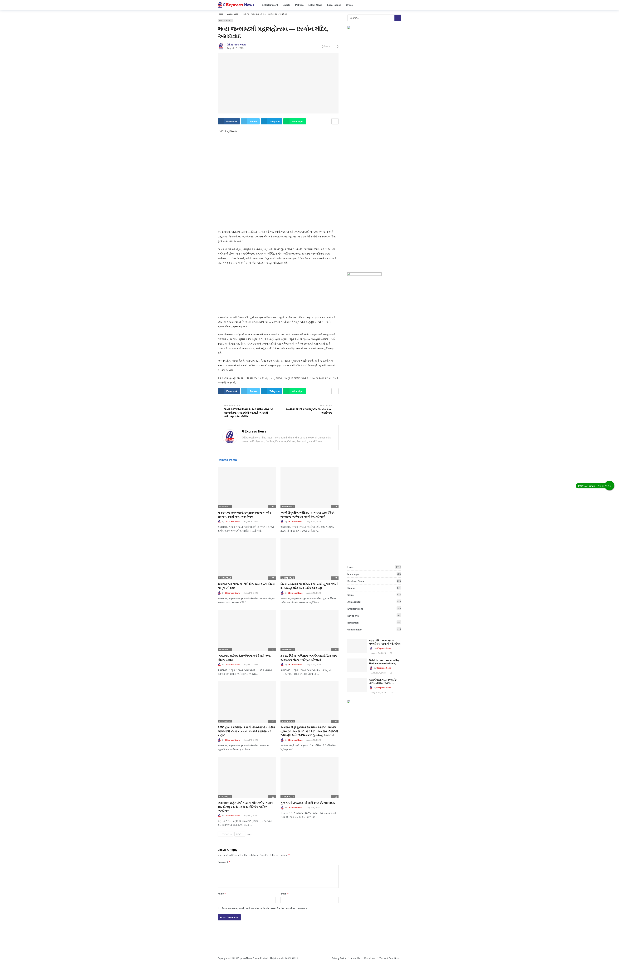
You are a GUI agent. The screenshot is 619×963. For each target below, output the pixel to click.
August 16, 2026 (251, 521)
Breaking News (374, 581)
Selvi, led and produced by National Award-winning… (384, 661)
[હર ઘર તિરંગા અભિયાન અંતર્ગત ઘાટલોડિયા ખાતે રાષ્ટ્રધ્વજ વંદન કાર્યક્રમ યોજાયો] (309, 630)
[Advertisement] (278, 159)
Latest (374, 567)
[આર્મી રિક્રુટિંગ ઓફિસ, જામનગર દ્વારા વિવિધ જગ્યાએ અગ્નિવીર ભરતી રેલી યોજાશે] (309, 487)
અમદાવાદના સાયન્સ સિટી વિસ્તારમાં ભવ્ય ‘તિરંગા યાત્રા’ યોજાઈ (246, 586)
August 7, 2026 (250, 815)
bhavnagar (374, 574)
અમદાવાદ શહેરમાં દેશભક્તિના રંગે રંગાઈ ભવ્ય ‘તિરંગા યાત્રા (244, 657)
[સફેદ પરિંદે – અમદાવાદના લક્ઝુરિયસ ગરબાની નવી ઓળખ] (357, 646)
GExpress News (236, 44)
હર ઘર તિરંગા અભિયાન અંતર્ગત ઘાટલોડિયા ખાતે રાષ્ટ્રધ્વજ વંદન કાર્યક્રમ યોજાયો (308, 657)
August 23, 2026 (378, 692)
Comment (224, 862)
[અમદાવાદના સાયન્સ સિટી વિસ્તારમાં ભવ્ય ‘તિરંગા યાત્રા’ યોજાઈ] (247, 559)
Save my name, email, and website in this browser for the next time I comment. (265, 908)
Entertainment (374, 608)
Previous (227, 834)
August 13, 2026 (313, 592)
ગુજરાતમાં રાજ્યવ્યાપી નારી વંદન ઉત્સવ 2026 (307, 803)
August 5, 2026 (313, 807)
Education (374, 622)
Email (284, 893)
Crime (374, 594)
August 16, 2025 (235, 48)
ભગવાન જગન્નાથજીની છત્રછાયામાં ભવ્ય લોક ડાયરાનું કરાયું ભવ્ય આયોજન (244, 514)
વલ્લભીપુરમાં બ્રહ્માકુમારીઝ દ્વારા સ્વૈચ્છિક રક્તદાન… (383, 681)
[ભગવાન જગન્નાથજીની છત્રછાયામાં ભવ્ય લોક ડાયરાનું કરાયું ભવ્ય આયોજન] (247, 487)
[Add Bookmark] (335, 121)
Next (238, 834)
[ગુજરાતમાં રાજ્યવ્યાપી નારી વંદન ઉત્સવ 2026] (309, 777)
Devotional (374, 615)
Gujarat (374, 588)
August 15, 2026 (313, 521)
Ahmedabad (225, 20)
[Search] (399, 4)
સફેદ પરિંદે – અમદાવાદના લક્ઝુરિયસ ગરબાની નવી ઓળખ (385, 642)
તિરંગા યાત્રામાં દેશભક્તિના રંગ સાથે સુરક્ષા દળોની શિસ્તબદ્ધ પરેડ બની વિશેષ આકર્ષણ (309, 586)
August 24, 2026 (378, 653)
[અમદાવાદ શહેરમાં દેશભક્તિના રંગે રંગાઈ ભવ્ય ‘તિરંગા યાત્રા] (247, 630)
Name (222, 893)
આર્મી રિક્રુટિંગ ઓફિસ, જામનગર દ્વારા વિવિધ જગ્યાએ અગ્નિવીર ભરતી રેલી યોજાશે (307, 514)
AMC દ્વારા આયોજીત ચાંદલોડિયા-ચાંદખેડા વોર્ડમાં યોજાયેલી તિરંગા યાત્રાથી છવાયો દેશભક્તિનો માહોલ (246, 731)
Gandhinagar (374, 629)
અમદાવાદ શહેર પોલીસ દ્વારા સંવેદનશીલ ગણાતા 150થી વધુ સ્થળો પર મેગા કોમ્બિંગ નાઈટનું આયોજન (245, 807)
